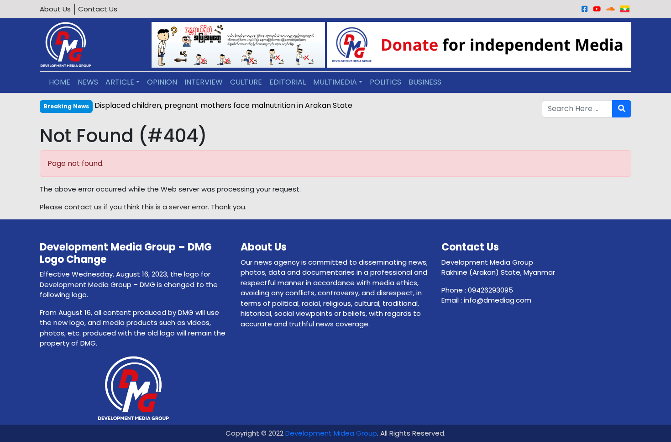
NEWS (88, 82)
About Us (55, 9)
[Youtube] (597, 9)
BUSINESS (425, 82)
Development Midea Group (331, 433)
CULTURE (246, 82)
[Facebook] (584, 9)
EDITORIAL (287, 82)
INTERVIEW (203, 82)
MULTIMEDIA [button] (335, 82)
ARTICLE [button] (119, 82)
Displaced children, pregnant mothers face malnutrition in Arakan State (223, 105)
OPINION (162, 82)
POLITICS (385, 82)
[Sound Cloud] (610, 9)
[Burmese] (624, 9)
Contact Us (97, 9)
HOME (59, 82)
